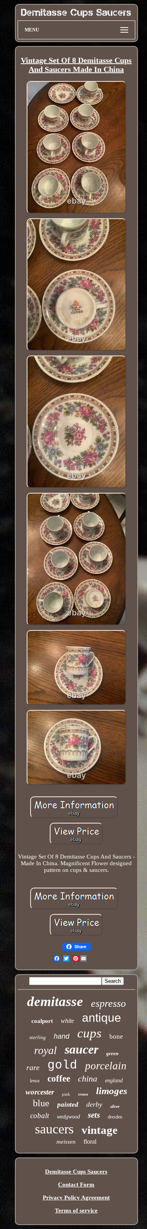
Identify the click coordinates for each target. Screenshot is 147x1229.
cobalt (39, 1115)
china (87, 1078)
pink (66, 1094)
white (67, 1020)
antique (101, 1017)
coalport (42, 1021)
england (114, 1080)
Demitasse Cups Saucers (76, 1171)
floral (89, 1141)
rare (33, 1067)
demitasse (55, 1001)
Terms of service (76, 1210)
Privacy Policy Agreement (76, 1197)
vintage (100, 1130)
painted (67, 1104)
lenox (35, 1080)
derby (94, 1104)
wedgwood (68, 1117)
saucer (81, 1049)
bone (116, 1036)
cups (89, 1033)
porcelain (106, 1066)
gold (62, 1065)
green (112, 1053)
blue (41, 1103)
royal (45, 1050)
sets (94, 1115)
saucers (54, 1129)
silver (115, 1106)
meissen (66, 1142)
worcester (39, 1092)
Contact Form (76, 1184)
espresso (108, 1003)
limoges (111, 1090)
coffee (58, 1078)
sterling (37, 1037)
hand (61, 1036)
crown (83, 1094)
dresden (115, 1117)
